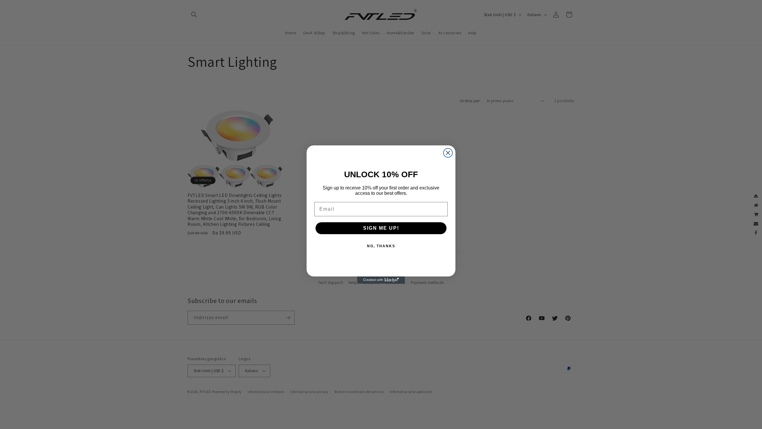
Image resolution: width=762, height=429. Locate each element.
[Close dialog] (448, 152)
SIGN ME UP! (381, 228)
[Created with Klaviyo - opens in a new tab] (381, 280)
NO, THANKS (381, 246)
